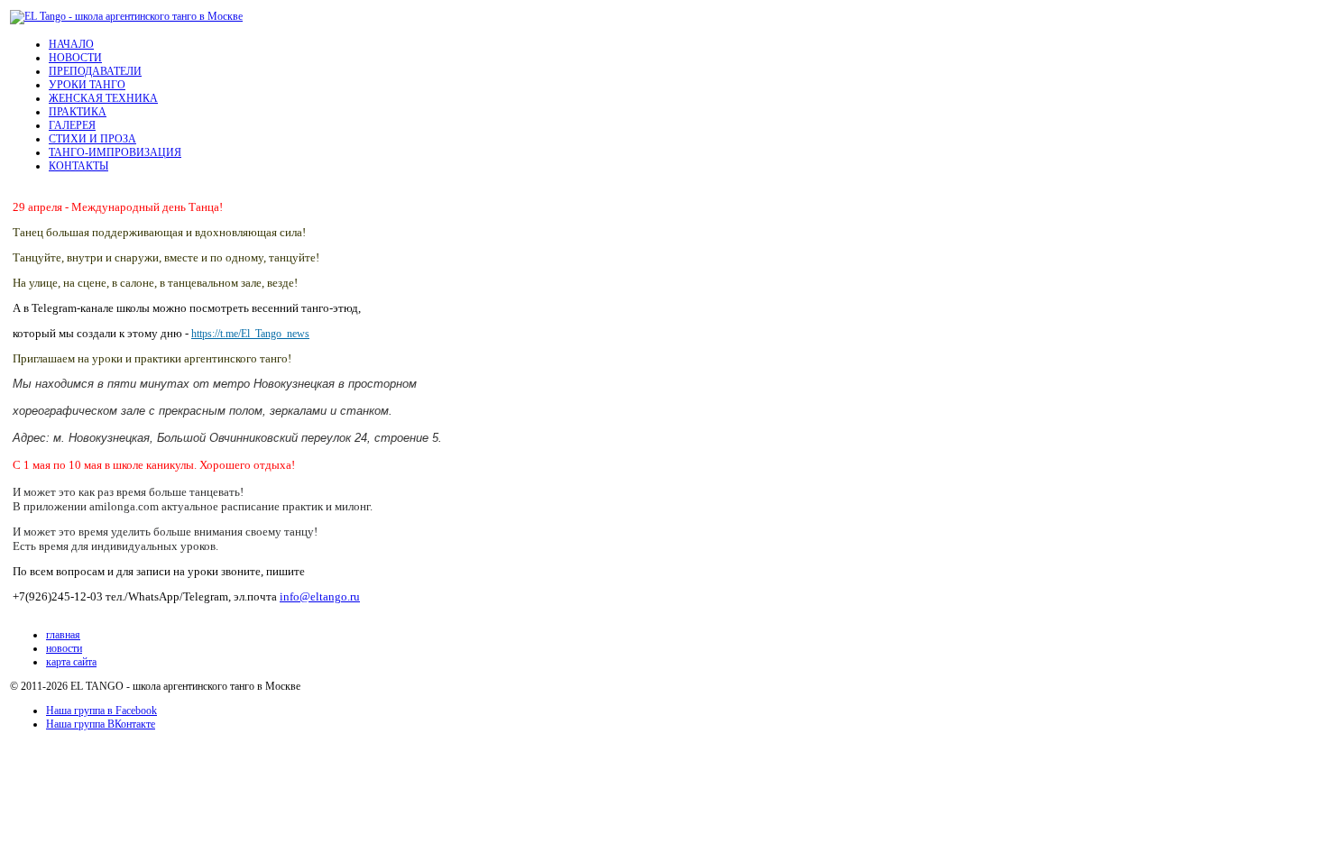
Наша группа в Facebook (101, 710)
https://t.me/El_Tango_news (250, 333)
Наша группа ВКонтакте (100, 724)
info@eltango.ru (320, 596)
